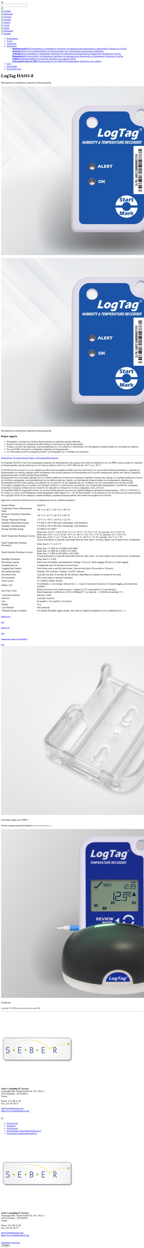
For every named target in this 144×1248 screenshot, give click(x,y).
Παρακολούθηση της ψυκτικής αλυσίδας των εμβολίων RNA (44, 59)
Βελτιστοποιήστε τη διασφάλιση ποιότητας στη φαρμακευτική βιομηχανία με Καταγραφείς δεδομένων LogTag (69, 48)
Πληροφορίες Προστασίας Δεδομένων (24, 1131)
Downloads (12, 66)
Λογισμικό (11, 43)
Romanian (8, 31)
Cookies (5, 1245)
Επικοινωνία (12, 1123)
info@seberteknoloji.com (12, 1108)
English (7, 11)
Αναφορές (11, 1126)
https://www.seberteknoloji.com (15, 1111)
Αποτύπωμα (12, 1128)
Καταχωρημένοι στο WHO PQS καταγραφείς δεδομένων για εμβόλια (56, 61)
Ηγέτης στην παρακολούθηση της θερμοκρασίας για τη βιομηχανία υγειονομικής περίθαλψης (58, 51)
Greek (6, 25)
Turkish (7, 34)
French (6, 22)
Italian (6, 28)
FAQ (9, 64)
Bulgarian (8, 14)
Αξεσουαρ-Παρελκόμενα (46, 458)
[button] (2, 8)
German (7, 17)
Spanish (7, 19)
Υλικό (9, 41)
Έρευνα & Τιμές (14, 69)
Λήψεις (31, 458)
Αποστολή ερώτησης (10, 1242)
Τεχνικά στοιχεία (20, 458)
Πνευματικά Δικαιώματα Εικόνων (22, 1133)
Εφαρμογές (12, 46)
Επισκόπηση (12, 38)
